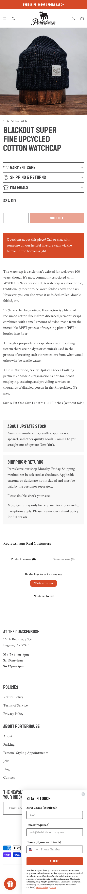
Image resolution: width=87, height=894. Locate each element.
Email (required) (38, 825)
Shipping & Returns (28, 177)
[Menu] (4, 18)
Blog (6, 769)
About (7, 736)
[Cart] (82, 18)
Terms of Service (15, 705)
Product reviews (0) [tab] (23, 559)
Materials (19, 187)
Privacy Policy (13, 713)
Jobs (6, 761)
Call (49, 239)
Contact (9, 777)
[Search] (13, 18)
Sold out (56, 218)
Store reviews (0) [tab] (64, 559)
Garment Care (22, 167)
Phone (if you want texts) (44, 842)
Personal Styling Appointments (25, 752)
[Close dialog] (83, 794)
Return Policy (13, 697)
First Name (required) (42, 808)
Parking (9, 744)
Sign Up (54, 861)
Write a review (43, 583)
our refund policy (65, 511)
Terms (53, 887)
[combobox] (33, 849)
